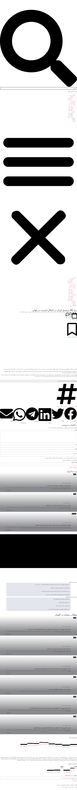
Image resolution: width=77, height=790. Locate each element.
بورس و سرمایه (72, 103)
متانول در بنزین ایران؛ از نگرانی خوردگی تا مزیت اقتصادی (58, 505)
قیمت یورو (70, 109)
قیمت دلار (70, 107)
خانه (74, 94)
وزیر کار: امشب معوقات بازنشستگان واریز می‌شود (60, 689)
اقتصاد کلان (70, 113)
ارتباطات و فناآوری (71, 337)
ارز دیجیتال (70, 106)
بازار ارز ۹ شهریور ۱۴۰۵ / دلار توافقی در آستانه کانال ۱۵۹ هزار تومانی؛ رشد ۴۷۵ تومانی (52, 727)
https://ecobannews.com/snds (64, 381)
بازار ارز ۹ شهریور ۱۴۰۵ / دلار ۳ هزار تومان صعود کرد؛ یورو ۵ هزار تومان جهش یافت (55, 591)
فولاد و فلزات (69, 98)
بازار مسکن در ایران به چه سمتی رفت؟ (62, 605)
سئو (70, 787)
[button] (38, 199)
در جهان (62, 406)
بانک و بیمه (73, 102)
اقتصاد (73, 111)
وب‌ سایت (75, 453)
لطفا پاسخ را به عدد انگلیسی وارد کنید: (69, 460)
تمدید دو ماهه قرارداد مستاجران (64, 602)
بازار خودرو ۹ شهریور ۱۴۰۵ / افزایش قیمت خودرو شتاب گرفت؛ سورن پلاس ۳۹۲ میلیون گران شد (50, 708)
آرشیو (74, 121)
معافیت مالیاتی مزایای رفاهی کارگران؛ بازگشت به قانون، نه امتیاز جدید (57, 594)
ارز (74, 105)
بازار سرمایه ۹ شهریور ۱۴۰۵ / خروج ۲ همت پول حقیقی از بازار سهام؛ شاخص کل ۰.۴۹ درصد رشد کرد (52, 584)
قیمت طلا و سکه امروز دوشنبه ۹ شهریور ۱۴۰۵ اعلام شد (59, 587)
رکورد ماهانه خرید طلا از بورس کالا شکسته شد (61, 599)
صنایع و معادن (72, 95)
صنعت (71, 96)
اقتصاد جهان (70, 115)
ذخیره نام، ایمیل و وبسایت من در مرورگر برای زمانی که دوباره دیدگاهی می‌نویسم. (60, 457)
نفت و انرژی (72, 101)
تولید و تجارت (69, 117)
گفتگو (74, 119)
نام (76, 444)
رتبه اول (58, 406)
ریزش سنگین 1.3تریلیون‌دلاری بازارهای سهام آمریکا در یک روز (59, 609)
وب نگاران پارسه (65, 787)
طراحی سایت (74, 787)
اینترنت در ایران (67, 406)
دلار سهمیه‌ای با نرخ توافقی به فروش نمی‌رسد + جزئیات (59, 485)
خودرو (69, 99)
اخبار (76, 337)
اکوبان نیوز (66, 369)
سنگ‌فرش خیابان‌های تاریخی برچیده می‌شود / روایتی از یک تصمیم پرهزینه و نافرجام (53, 525)
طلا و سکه (70, 110)
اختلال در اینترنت (74, 406)
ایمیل (75, 448)
